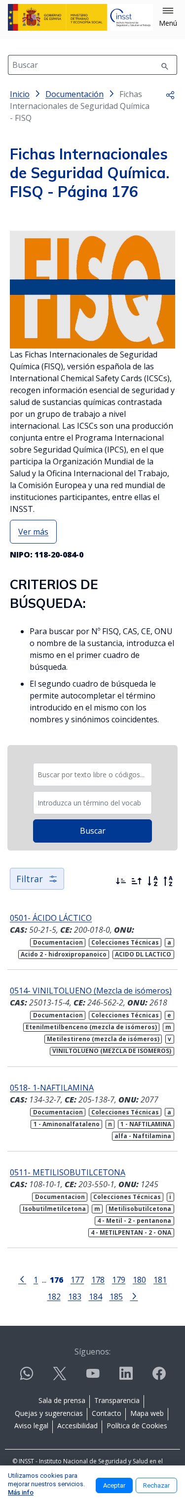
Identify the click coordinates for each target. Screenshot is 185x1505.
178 (98, 1279)
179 (118, 1279)
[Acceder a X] (60, 1377)
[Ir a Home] (80, 17)
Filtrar (29, 879)
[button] (168, 17)
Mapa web (147, 1413)
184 (95, 1296)
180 (139, 1279)
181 (160, 1279)
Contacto (106, 1413)
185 (116, 1296)
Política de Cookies (137, 1425)
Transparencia (117, 1400)
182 (54, 1296)
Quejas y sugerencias (49, 1413)
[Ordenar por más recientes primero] (121, 881)
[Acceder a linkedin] (126, 1377)
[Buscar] (165, 64)
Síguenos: (92, 1351)
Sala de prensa (61, 1400)
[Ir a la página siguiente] (134, 1296)
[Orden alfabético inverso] (168, 881)
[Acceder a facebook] (159, 1377)
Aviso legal (31, 1425)
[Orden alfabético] (152, 881)
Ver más (33, 531)
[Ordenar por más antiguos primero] (137, 881)
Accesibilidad (77, 1425)
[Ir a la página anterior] (22, 1279)
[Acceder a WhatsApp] (27, 1377)
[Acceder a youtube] (93, 1377)
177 (77, 1279)
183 (74, 1296)
